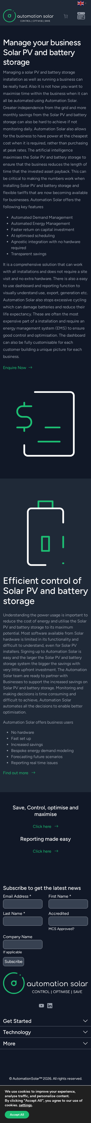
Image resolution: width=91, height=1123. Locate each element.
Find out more (16, 772)
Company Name (17, 936)
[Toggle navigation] (81, 16)
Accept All (17, 1115)
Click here (42, 826)
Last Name (14, 913)
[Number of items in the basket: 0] (66, 16)
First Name (60, 896)
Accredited (59, 913)
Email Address (17, 896)
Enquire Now (14, 367)
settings (25, 1105)
